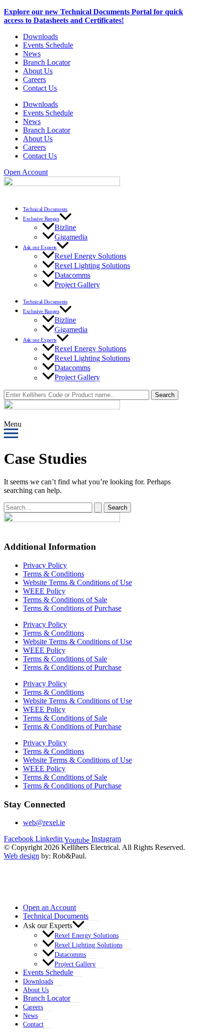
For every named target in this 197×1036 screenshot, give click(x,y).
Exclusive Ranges (41, 218)
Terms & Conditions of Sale (65, 600)
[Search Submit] (98, 507)
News (32, 54)
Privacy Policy (45, 565)
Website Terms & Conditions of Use (77, 582)
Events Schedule (48, 45)
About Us (38, 71)
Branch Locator (46, 62)
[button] (65, 218)
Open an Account (49, 907)
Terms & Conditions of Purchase (72, 608)
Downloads (40, 36)
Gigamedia (71, 237)
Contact (33, 1024)
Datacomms (72, 275)
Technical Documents (45, 209)
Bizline (65, 227)
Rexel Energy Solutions (90, 256)
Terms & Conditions (53, 574)
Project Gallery (77, 285)
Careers (34, 79)
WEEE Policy (44, 591)
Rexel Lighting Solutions (92, 266)
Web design (21, 856)
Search (165, 394)
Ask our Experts (39, 247)
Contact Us (40, 88)
